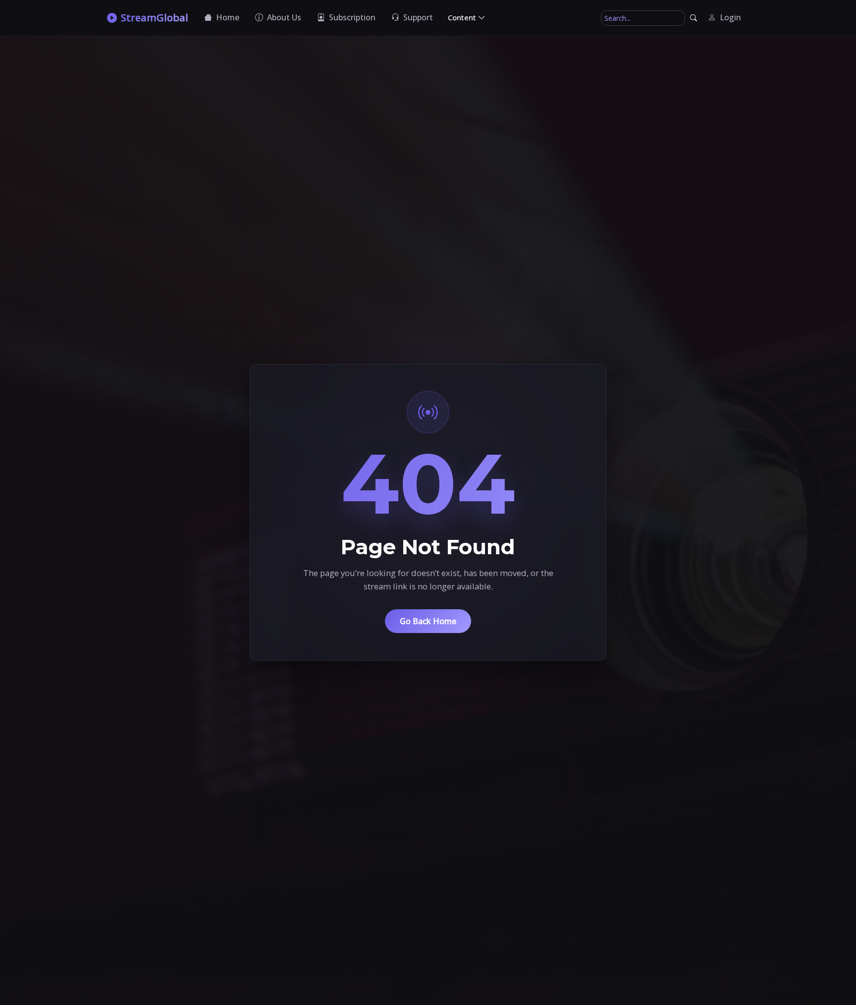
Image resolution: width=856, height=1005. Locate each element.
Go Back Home (428, 621)
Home (226, 17)
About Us (283, 17)
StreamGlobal (154, 17)
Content (463, 17)
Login (729, 17)
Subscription (351, 17)
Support (417, 17)
